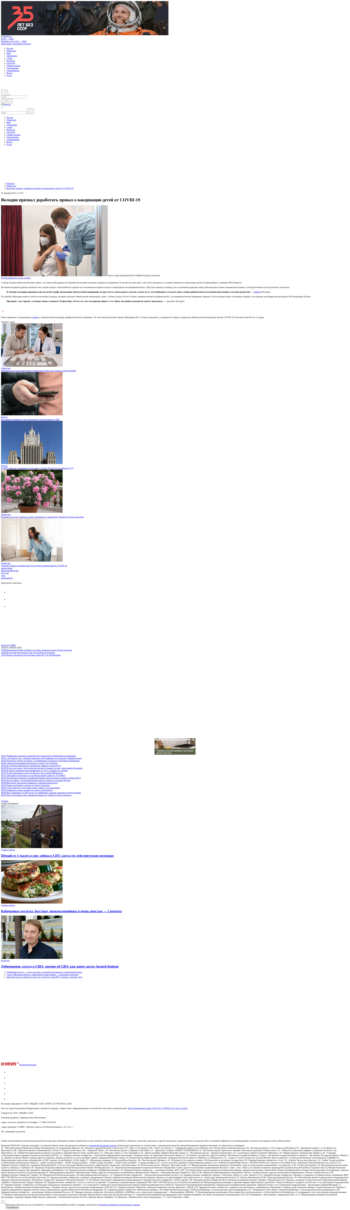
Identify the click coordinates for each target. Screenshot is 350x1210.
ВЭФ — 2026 (7, 39)
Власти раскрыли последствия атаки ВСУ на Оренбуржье (31, 655)
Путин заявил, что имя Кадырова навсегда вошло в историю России (35, 780)
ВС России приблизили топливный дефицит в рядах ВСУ (31, 766)
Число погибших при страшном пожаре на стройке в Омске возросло (36, 795)
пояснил (257, 292)
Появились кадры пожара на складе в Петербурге (27, 790)
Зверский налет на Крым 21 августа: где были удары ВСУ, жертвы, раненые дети (44, 977)
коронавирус (7, 578)
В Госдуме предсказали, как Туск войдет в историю (28, 652)
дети (3, 575)
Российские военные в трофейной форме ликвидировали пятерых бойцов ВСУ (41, 778)
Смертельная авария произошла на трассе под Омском (29, 763)
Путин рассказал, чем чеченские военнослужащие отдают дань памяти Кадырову (42, 768)
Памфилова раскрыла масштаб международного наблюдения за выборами (38, 756)
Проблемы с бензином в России (16, 44)
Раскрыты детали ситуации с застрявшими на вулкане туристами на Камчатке (40, 761)
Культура (5, 960)
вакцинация (6, 568)
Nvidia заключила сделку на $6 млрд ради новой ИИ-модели (32, 773)
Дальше (5, 801)
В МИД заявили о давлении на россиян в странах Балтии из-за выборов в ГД (37, 468)
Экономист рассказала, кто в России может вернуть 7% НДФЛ (33, 775)
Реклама (32, 1065)
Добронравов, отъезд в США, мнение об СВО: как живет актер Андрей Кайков (60, 966)
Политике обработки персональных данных (119, 1205)
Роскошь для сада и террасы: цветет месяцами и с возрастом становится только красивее (42, 517)
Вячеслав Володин (10, 570)
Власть (4, 417)
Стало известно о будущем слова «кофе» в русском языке (30, 788)
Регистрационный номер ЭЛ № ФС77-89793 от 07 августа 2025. (158, 1108)
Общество (6, 368)
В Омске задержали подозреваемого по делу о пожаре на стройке (34, 770)
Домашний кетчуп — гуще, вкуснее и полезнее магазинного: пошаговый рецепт (44, 972)
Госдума (5, 573)
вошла (35, 317)
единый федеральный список (102, 1145)
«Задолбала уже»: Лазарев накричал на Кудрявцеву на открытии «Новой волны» (41, 758)
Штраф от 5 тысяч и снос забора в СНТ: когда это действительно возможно (57, 855)
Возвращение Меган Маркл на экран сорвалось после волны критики (36, 650)
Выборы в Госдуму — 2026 (14, 41)
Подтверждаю (12, 1207)
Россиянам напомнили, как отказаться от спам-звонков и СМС (30, 419)
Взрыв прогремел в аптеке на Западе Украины (25, 785)
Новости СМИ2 (8, 645)
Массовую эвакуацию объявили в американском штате (29, 783)
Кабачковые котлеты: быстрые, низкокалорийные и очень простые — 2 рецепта (61, 911)
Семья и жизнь (8, 850)
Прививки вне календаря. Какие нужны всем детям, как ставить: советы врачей (38, 371)
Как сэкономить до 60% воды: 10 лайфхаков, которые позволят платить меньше (41, 793)
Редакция (23, 1065)
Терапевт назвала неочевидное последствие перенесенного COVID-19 (34, 566)
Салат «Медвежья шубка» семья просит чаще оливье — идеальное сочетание (42, 974)
